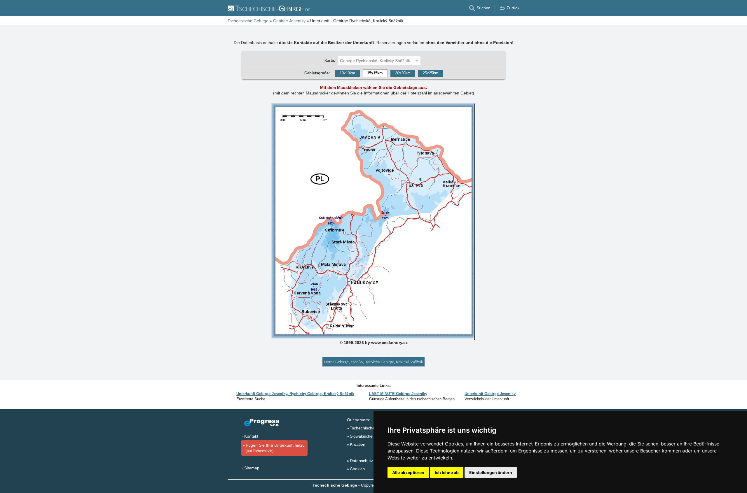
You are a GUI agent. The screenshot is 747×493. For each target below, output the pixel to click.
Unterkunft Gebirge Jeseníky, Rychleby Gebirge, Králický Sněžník (295, 394)
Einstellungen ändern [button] (490, 472)
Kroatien (357, 444)
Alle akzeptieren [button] (408, 472)
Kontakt (251, 436)
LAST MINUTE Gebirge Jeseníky (398, 394)
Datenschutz (361, 460)
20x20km (403, 73)
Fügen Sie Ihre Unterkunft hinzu (275, 448)
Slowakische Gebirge (369, 436)
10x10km (347, 73)
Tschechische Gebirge (370, 428)
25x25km (430, 73)
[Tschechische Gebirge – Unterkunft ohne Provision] (269, 8)
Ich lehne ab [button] (447, 472)
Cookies (357, 468)
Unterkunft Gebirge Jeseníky (490, 394)
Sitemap (251, 468)
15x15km (375, 73)
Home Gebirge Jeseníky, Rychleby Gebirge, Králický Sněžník (373, 361)
